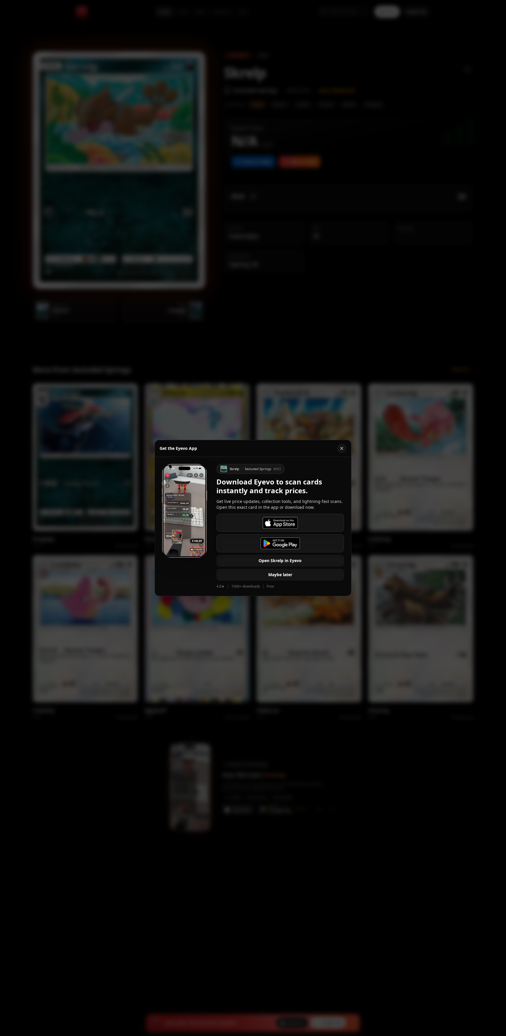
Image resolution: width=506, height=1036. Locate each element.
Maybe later (280, 574)
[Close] (341, 448)
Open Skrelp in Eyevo (280, 560)
